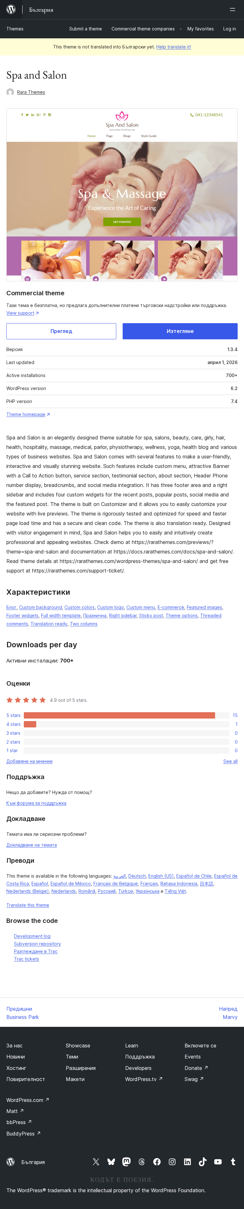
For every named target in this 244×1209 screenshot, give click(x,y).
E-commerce (171, 607)
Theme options (182, 615)
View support (20, 313)
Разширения (81, 1068)
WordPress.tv (144, 1079)
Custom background (40, 607)
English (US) (161, 876)
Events (193, 1056)
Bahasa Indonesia (178, 883)
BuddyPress (23, 1133)
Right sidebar (123, 615)
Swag (194, 1079)
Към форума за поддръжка (36, 803)
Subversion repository (37, 943)
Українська (147, 891)
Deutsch (137, 876)
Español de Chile (194, 876)
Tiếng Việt (175, 891)
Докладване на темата (31, 845)
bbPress (19, 1122)
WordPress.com (28, 1100)
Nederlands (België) (27, 891)
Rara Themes (31, 92)
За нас (14, 1045)
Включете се (200, 1045)
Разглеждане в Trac (36, 951)
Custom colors (79, 607)
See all (230, 761)
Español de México (71, 883)
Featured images (204, 607)
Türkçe (125, 891)
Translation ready (48, 623)
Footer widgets (22, 615)
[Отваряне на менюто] (234, 9)
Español (39, 883)
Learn (131, 1045)
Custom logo (110, 607)
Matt (15, 1111)
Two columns (84, 623)
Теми (72, 1056)
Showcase (78, 1045)
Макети (75, 1079)
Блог (11, 607)
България (33, 1162)
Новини (15, 1056)
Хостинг (16, 1068)
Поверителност (25, 1079)
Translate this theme (27, 905)
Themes (15, 28)
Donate (196, 1068)
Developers (138, 1068)
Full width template (61, 615)
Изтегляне (180, 331)
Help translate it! (173, 46)
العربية (119, 876)
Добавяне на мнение (29, 761)
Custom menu (140, 607)
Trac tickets (26, 959)
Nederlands (63, 891)
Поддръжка (140, 1056)
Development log (32, 936)
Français (149, 883)
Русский (107, 891)
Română (86, 891)
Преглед (61, 331)
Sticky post (151, 615)
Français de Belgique (115, 883)
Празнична (94, 615)
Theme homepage (25, 414)
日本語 (206, 883)
